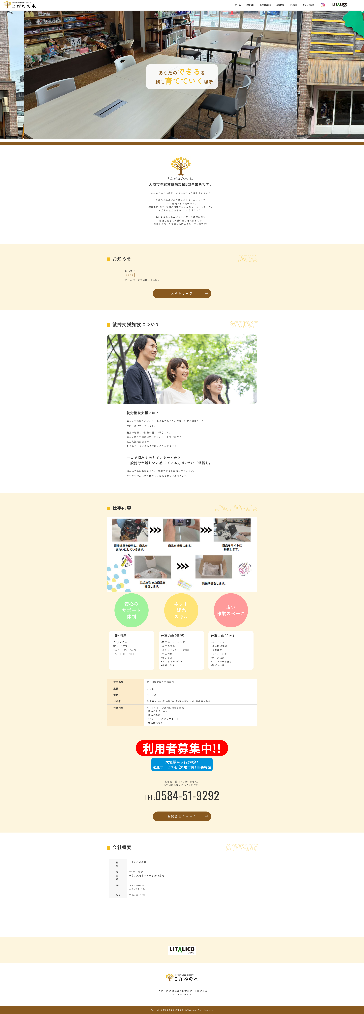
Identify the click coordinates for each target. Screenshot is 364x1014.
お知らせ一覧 (182, 293)
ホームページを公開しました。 (142, 279)
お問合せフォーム (182, 816)
